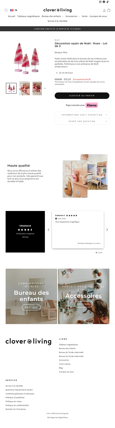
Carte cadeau (65, 364)
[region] (78, 229)
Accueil (11, 16)
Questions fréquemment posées (19, 389)
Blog (61, 368)
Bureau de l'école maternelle (71, 352)
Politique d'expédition (15, 397)
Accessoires (72, 16)
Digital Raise (63, 417)
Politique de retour (14, 401)
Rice (57, 40)
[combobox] (13, 10)
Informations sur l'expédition (82, 115)
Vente (85, 16)
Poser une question (82, 121)
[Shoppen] (31, 296)
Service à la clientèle (57, 20)
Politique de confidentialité (17, 405)
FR (16, 10)
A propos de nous (98, 16)
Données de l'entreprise (16, 409)
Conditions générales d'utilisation (20, 393)
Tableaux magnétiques (28, 16)
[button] (48, 229)
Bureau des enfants (51, 16)
